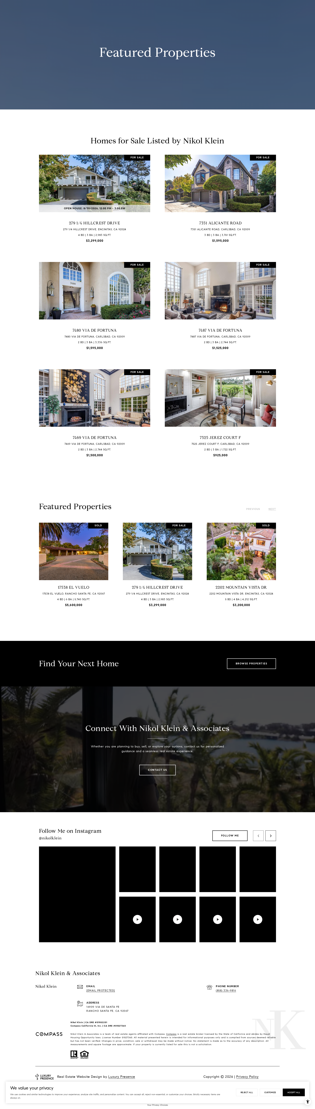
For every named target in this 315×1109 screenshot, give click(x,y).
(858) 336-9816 (226, 990)
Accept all (293, 1092)
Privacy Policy (247, 1077)
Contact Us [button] (157, 770)
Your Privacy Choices (157, 1105)
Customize (270, 1092)
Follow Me (230, 835)
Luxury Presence (121, 1077)
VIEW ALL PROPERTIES (157, 634)
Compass (171, 1034)
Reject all (247, 1092)
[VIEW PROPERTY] (94, 198)
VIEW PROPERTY (94, 201)
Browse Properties (251, 663)
